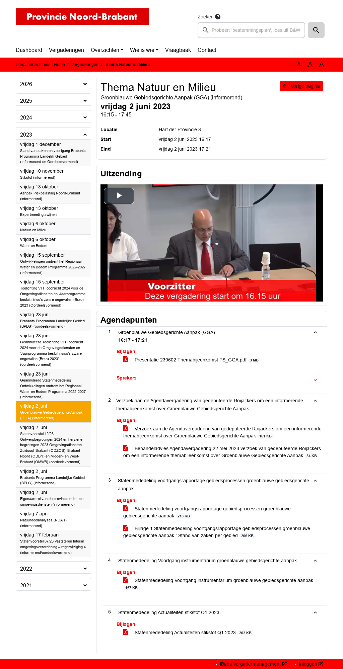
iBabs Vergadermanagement (250, 664)
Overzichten (105, 50)
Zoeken (206, 16)
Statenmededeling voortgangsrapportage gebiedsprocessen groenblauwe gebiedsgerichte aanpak (207, 512)
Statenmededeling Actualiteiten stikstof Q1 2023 (192, 632)
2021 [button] (26, 585)
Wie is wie (142, 50)
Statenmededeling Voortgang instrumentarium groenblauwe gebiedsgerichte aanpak (219, 584)
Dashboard (29, 50)
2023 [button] (26, 135)
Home (59, 64)
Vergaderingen (66, 50)
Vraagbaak (178, 50)
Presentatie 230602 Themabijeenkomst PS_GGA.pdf (196, 359)
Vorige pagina (304, 86)
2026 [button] (26, 84)
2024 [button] (26, 117)
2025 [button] (26, 101)
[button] (316, 30)
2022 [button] (26, 569)
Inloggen (308, 664)
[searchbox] (251, 30)
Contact (207, 50)
